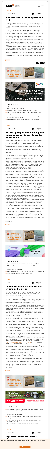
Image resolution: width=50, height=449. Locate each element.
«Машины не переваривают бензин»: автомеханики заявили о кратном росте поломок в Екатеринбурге (25, 107)
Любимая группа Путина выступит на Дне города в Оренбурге (23, 110)
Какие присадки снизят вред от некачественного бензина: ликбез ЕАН (25, 271)
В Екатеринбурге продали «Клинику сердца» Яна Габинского (23, 119)
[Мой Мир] (42, 63)
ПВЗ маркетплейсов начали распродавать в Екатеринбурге (22, 423)
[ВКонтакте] (37, 63)
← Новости (8, 125)
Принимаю (25, 446)
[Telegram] (40, 63)
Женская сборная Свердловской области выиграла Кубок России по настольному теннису (24, 421)
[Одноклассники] (38, 63)
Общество (8, 224)
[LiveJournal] (44, 63)
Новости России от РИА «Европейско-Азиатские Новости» (10, 5)
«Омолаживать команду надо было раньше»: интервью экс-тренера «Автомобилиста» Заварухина (24, 269)
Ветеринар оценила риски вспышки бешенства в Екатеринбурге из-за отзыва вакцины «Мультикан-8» (25, 117)
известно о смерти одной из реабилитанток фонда (18, 342)
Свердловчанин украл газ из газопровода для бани (20, 273)
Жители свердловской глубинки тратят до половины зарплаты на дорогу (24, 113)
